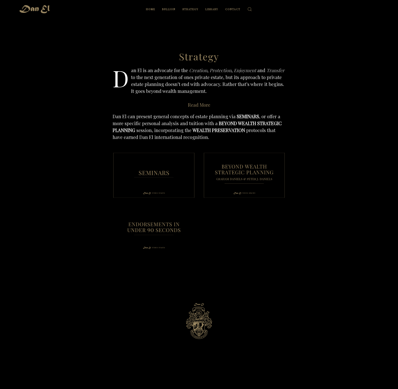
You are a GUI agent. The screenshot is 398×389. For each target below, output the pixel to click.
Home (150, 9)
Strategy (190, 9)
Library (211, 9)
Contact (232, 9)
